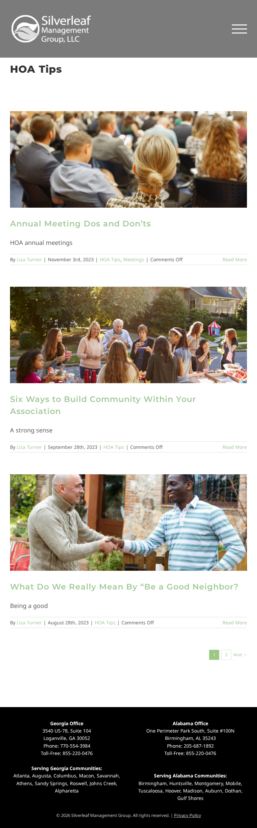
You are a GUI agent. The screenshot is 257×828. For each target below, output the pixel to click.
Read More (235, 259)
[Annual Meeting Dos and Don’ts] (128, 159)
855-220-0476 (78, 753)
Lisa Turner (29, 259)
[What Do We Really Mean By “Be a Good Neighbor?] (128, 522)
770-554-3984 (75, 746)
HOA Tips (110, 259)
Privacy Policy (187, 815)
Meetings (133, 259)
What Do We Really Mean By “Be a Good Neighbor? (124, 587)
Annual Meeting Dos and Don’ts (80, 223)
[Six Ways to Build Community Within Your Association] (128, 335)
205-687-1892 (199, 746)
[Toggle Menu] (240, 28)
